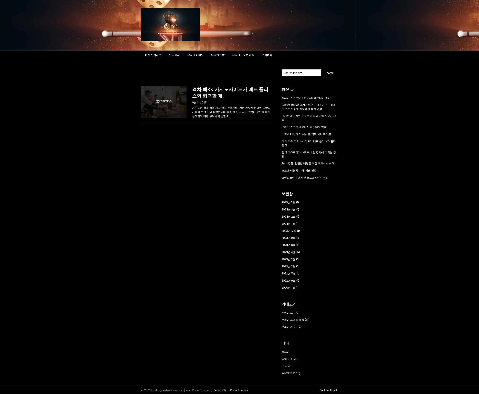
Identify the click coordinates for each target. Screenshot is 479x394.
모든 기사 (174, 54)
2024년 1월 (288, 223)
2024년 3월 (288, 209)
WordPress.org (291, 373)
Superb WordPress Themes (230, 390)
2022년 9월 (288, 280)
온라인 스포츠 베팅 (243, 54)
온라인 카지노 (195, 54)
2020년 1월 (288, 287)
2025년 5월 (288, 202)
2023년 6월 (288, 245)
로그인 (285, 351)
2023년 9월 (288, 237)
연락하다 (267, 54)
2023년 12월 (289, 230)
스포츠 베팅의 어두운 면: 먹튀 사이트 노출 (306, 134)
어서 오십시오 (153, 54)
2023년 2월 (288, 266)
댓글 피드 (287, 365)
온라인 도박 (218, 54)
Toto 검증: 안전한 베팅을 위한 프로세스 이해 (308, 163)
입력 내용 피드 (290, 358)
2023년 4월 (288, 252)
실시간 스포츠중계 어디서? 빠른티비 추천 (306, 97)
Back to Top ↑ (329, 390)
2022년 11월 (289, 273)
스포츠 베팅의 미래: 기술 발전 (299, 170)
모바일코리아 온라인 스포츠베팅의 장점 (305, 177)
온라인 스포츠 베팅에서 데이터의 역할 (304, 127)
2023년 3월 (288, 259)
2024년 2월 (288, 216)
